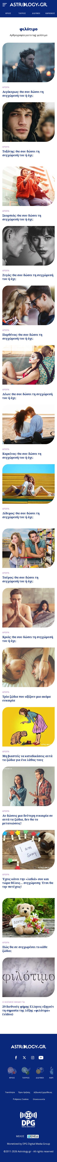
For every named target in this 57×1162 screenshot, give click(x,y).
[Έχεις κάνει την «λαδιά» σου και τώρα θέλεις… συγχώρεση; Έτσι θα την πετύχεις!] (28, 850)
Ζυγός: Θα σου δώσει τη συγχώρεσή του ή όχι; (27, 277)
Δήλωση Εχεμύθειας (43, 1092)
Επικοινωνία (39, 1099)
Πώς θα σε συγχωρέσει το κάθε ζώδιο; (25, 949)
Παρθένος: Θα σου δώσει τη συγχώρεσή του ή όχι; (22, 336)
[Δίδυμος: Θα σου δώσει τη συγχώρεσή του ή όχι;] (28, 484)
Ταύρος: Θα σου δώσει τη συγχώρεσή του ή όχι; (20, 579)
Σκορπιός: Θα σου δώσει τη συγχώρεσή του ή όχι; (21, 217)
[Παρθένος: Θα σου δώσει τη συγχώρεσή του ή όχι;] (28, 305)
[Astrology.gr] (28, 5)
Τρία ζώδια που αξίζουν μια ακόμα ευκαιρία (26, 698)
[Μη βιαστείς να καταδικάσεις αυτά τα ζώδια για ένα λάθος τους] (28, 727)
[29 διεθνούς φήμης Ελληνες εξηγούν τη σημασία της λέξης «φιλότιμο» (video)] (28, 977)
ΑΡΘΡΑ (5, 87)
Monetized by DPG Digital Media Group (28, 1143)
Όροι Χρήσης (24, 1092)
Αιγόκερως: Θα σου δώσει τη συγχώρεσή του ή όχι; (23, 94)
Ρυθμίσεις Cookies (21, 1099)
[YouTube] (41, 1058)
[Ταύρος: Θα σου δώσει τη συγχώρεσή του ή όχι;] (28, 548)
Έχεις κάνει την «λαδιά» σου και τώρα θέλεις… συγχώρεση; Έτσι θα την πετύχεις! (27, 883)
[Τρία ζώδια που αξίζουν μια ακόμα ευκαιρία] (28, 667)
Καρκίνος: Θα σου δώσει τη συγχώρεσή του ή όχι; (21, 455)
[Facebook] (16, 1058)
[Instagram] (32, 1058)
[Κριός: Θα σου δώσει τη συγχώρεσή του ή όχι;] (28, 607)
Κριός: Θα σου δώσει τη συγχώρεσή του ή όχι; (27, 639)
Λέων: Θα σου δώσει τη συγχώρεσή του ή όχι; (27, 396)
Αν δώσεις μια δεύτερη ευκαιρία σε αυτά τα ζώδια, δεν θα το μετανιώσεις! (27, 819)
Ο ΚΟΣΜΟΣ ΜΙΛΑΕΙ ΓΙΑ (13, 1002)
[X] (24, 1058)
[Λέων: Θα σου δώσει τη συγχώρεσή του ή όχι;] (28, 365)
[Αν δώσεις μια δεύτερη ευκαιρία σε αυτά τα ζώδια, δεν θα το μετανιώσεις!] (28, 786)
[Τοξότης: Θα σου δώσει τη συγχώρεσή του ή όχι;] (28, 122)
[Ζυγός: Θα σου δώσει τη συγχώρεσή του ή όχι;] (28, 246)
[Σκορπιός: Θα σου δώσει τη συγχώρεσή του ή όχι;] (28, 186)
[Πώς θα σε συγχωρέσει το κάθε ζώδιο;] (28, 918)
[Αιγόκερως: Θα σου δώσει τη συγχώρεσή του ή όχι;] (28, 62)
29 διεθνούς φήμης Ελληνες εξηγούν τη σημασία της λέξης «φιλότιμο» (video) (28, 1010)
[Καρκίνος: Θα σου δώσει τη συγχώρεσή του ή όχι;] (28, 424)
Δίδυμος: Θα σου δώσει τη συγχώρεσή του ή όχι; (20, 515)
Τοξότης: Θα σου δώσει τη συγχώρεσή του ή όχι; (20, 153)
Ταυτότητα (10, 1092)
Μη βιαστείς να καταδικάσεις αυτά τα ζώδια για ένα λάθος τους (27, 758)
